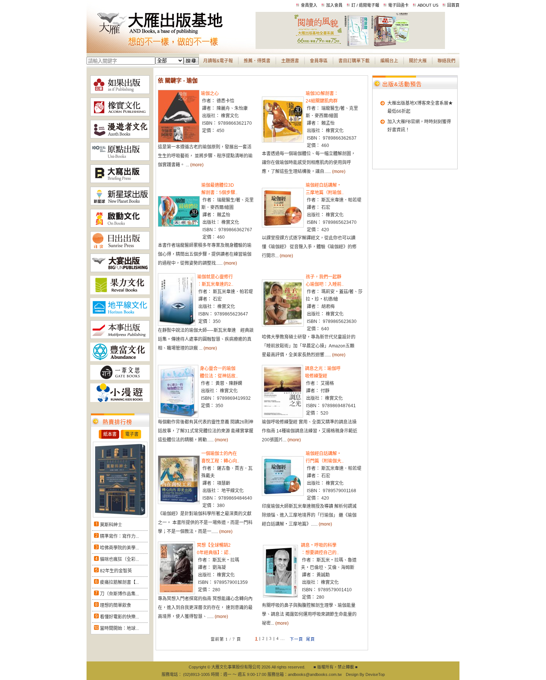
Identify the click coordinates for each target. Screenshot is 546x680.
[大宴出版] (120, 270)
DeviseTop (375, 674)
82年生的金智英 (116, 570)
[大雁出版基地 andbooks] (171, 47)
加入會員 (334, 5)
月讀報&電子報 (218, 60)
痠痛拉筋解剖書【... (119, 582)
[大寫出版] (120, 181)
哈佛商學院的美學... (119, 547)
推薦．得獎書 (257, 60)
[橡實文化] (120, 114)
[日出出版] (120, 248)
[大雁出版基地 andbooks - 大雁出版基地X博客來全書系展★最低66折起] (350, 47)
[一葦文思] (120, 378)
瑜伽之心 (210, 93)
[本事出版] (120, 337)
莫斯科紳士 (111, 524)
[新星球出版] (120, 203)
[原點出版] (120, 159)
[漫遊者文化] (120, 137)
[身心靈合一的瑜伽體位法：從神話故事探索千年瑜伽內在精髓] (178, 416)
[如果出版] (120, 92)
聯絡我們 (446, 60)
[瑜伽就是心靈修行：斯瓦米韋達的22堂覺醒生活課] (176, 324)
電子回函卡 (398, 5)
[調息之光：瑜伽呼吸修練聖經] (282, 416)
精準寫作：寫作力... (119, 536)
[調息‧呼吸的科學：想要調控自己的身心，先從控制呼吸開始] (280, 596)
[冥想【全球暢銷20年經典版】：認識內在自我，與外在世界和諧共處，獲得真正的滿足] (176, 592)
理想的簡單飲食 (115, 605)
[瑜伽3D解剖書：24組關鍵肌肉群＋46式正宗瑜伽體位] (283, 141)
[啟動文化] (120, 226)
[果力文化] (120, 292)
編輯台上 (389, 60)
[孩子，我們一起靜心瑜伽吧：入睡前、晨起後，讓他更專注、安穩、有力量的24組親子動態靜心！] (283, 325)
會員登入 (309, 5)
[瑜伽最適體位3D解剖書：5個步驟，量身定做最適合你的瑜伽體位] (179, 225)
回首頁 (453, 5)
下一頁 (296, 639)
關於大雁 (418, 60)
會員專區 (319, 60)
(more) (197, 164)
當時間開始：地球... (119, 628)
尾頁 (310, 639)
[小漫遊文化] (120, 400)
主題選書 (290, 60)
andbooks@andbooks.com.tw (315, 674)
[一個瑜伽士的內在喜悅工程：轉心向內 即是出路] (179, 502)
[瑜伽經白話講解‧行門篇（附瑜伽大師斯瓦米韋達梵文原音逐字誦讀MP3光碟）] (283, 494)
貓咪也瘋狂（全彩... (119, 559)
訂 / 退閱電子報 (365, 5)
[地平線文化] (120, 315)
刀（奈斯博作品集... (119, 593)
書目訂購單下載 (354, 60)
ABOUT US (427, 5)
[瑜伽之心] (178, 141)
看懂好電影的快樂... (119, 616)
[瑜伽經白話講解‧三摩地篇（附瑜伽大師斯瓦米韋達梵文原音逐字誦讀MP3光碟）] (283, 226)
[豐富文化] (120, 359)
